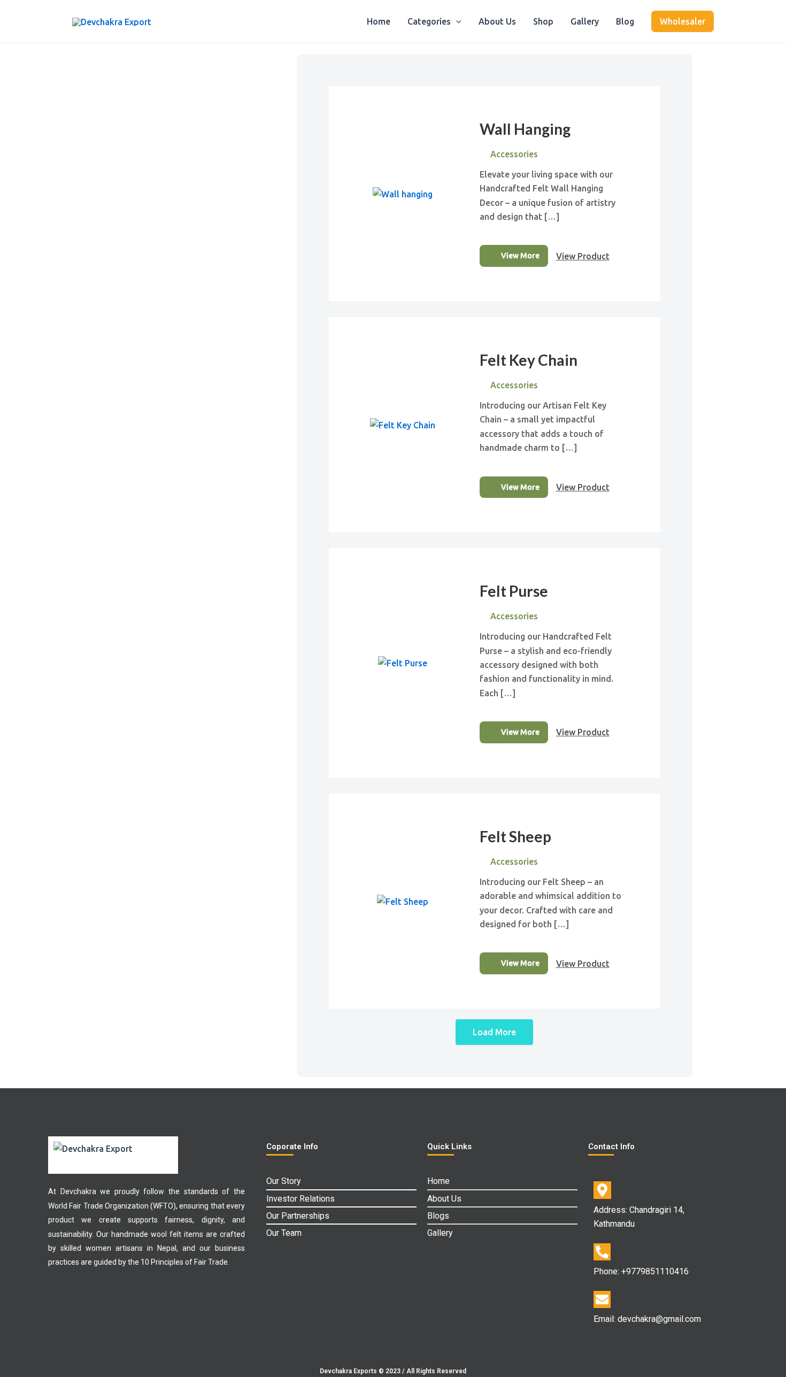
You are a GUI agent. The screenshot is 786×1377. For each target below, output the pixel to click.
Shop (543, 21)
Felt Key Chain (528, 360)
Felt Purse (514, 591)
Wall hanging (525, 129)
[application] (456, 21)
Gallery (585, 21)
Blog (625, 21)
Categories (429, 21)
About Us (497, 21)
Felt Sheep (515, 836)
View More (520, 255)
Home (378, 21)
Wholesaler (682, 21)
